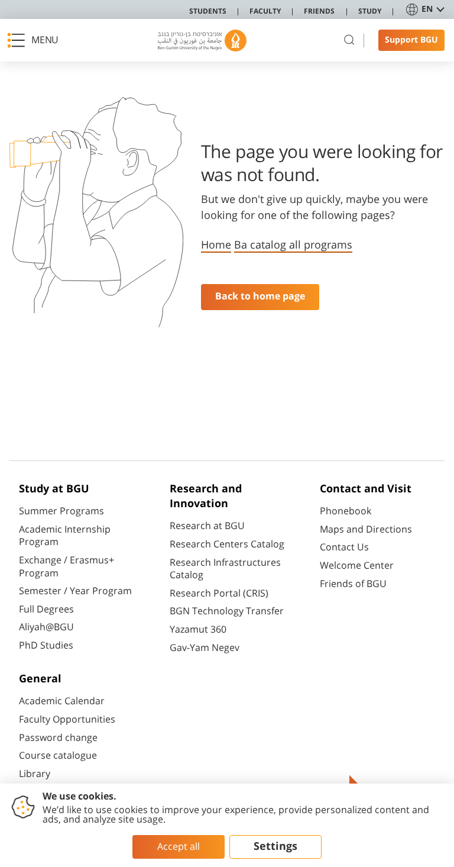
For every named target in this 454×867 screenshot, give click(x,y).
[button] (36, 40)
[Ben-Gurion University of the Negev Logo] (202, 40)
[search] (349, 40)
